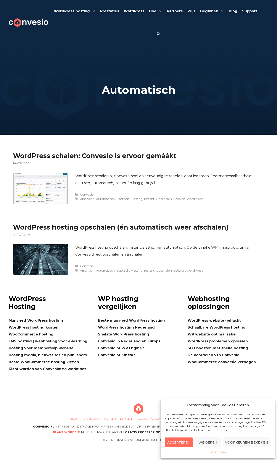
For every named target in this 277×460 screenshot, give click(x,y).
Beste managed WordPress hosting (131, 320)
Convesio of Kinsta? (116, 355)
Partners (175, 11)
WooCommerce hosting (31, 334)
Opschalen (164, 199)
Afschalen (87, 199)
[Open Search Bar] (158, 34)
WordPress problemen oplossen (218, 341)
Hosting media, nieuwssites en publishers (48, 355)
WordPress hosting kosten (33, 327)
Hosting (136, 199)
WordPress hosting (72, 11)
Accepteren (178, 442)
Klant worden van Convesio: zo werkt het (47, 369)
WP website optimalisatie (212, 334)
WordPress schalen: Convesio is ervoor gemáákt (94, 156)
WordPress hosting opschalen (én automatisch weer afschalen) (121, 227)
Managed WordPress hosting (36, 320)
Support (249, 11)
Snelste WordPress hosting (123, 334)
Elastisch (122, 199)
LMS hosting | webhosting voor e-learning (48, 341)
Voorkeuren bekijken (246, 442)
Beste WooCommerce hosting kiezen (44, 362)
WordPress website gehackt (214, 320)
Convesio (87, 194)
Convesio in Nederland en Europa (129, 341)
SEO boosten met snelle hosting (218, 348)
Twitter (110, 418)
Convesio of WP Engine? (121, 348)
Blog (233, 11)
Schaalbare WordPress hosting (216, 327)
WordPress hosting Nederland (126, 327)
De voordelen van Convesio (213, 355)
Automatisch (105, 199)
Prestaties (109, 11)
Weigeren (207, 442)
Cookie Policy (217, 452)
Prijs (191, 11)
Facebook (91, 418)
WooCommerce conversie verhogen (222, 362)
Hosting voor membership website (41, 348)
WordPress (134, 11)
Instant (149, 199)
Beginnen (209, 11)
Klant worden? (67, 432)
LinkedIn (126, 418)
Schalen (179, 199)
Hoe (152, 11)
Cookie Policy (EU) (152, 418)
